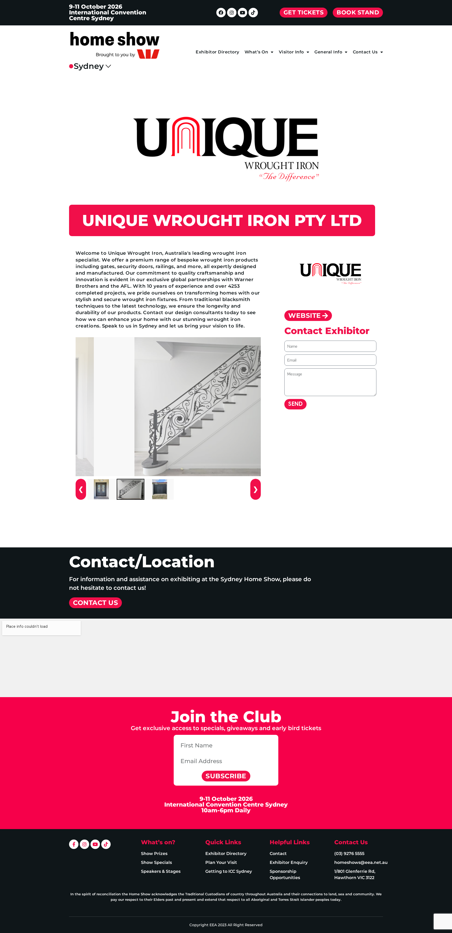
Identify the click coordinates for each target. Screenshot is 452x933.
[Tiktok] (253, 12)
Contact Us (365, 51)
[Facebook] (221, 12)
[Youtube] (242, 12)
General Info (328, 51)
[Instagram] (231, 12)
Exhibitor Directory (217, 51)
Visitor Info (291, 51)
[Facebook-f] (73, 844)
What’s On (256, 51)
